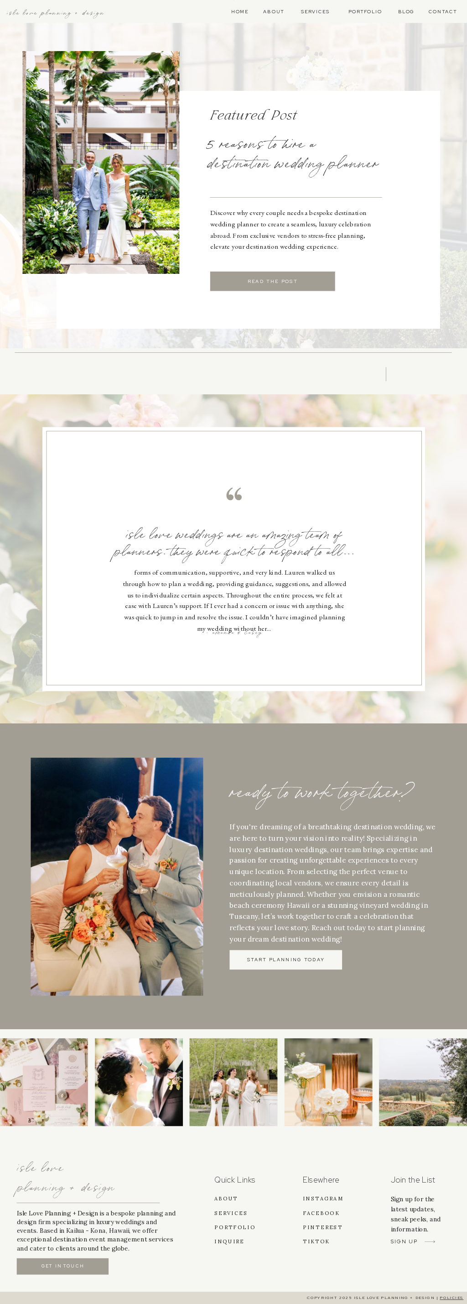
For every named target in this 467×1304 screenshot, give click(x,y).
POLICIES (451, 1297)
